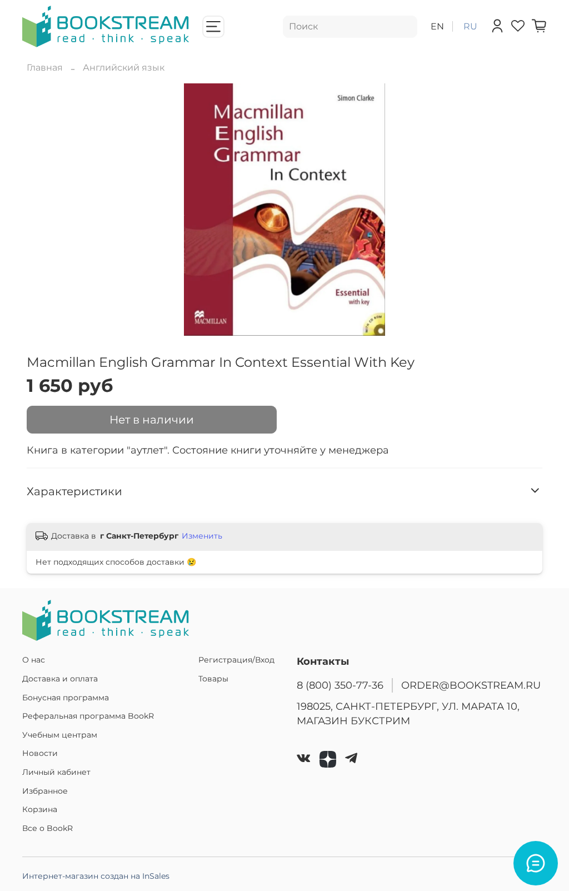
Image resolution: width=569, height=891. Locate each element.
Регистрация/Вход (236, 660)
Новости (40, 753)
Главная (45, 67)
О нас (33, 660)
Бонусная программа (65, 698)
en (437, 26)
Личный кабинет (56, 772)
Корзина (39, 809)
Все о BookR (47, 828)
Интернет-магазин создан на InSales (95, 876)
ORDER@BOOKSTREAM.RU (471, 685)
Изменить (202, 536)
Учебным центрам (59, 735)
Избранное (45, 791)
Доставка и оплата (60, 679)
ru (470, 26)
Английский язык (123, 67)
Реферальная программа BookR (88, 716)
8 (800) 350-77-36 (340, 685)
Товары (213, 679)
